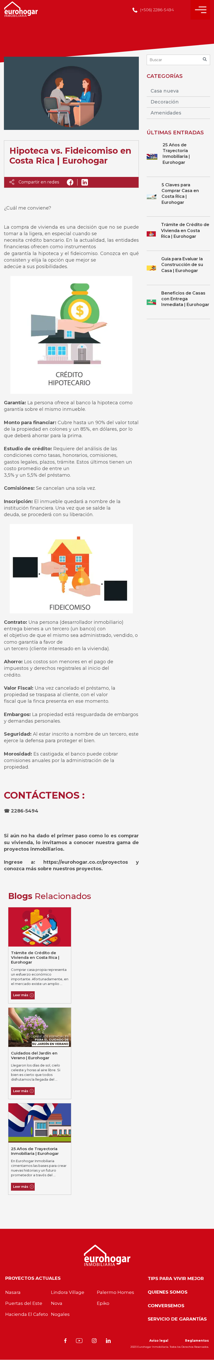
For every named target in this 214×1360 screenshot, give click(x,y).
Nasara (13, 1292)
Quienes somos (167, 1292)
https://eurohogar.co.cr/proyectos (89, 862)
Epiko (103, 1303)
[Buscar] (205, 60)
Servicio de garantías (177, 1319)
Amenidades (166, 113)
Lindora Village (67, 1292)
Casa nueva (165, 91)
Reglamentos (197, 1340)
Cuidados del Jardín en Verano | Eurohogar (34, 1055)
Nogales (60, 1314)
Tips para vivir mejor (176, 1278)
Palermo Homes (115, 1292)
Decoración (165, 102)
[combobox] (178, 60)
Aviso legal (158, 1340)
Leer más (20, 995)
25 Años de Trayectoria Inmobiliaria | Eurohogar (35, 1151)
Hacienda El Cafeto (26, 1314)
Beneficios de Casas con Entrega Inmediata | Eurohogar (185, 299)
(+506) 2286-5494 (156, 9)
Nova (56, 1303)
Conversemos (166, 1305)
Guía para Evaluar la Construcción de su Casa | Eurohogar (182, 264)
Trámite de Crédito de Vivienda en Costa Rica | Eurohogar (35, 957)
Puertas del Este (23, 1303)
